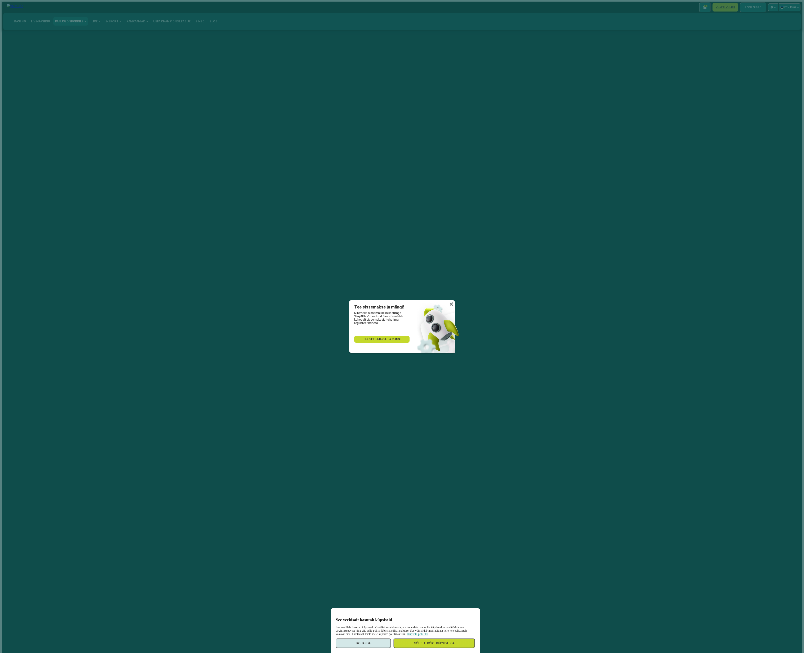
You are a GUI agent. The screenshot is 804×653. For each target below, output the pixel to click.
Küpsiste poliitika (417, 634)
